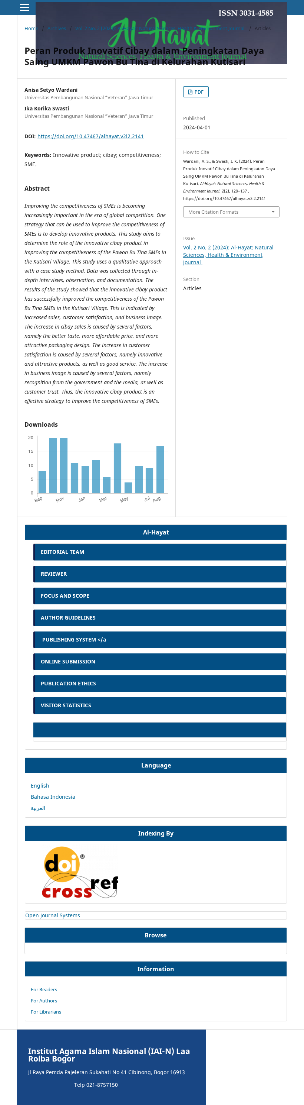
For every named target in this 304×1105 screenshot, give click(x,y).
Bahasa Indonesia (53, 796)
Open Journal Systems (52, 915)
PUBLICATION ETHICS (68, 683)
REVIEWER (54, 573)
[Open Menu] (24, 7)
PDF (199, 91)
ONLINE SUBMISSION (69, 661)
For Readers (44, 989)
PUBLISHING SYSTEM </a (73, 639)
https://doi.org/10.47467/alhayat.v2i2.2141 (90, 136)
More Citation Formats (213, 212)
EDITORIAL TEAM (62, 551)
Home (31, 28)
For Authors (44, 1000)
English (40, 785)
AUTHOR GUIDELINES (68, 617)
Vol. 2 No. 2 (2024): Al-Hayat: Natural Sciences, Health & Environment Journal (160, 28)
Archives (56, 28)
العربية (38, 807)
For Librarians (46, 1011)
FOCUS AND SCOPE (65, 595)
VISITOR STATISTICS (66, 705)
